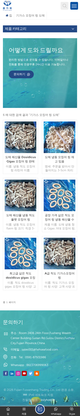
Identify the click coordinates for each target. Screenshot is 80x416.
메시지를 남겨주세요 (40, 409)
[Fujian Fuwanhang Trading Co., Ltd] (7, 5)
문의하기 (19, 74)
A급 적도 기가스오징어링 (60, 275)
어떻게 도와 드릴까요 (36, 50)
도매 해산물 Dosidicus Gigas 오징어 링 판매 (20, 159)
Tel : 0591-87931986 (32, 357)
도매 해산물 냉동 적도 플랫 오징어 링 (20, 217)
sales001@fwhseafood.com (40, 349)
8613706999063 (37, 365)
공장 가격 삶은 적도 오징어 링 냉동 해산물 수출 (59, 217)
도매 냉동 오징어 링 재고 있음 (59, 159)
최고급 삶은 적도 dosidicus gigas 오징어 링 (20, 275)
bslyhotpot (48, 399)
